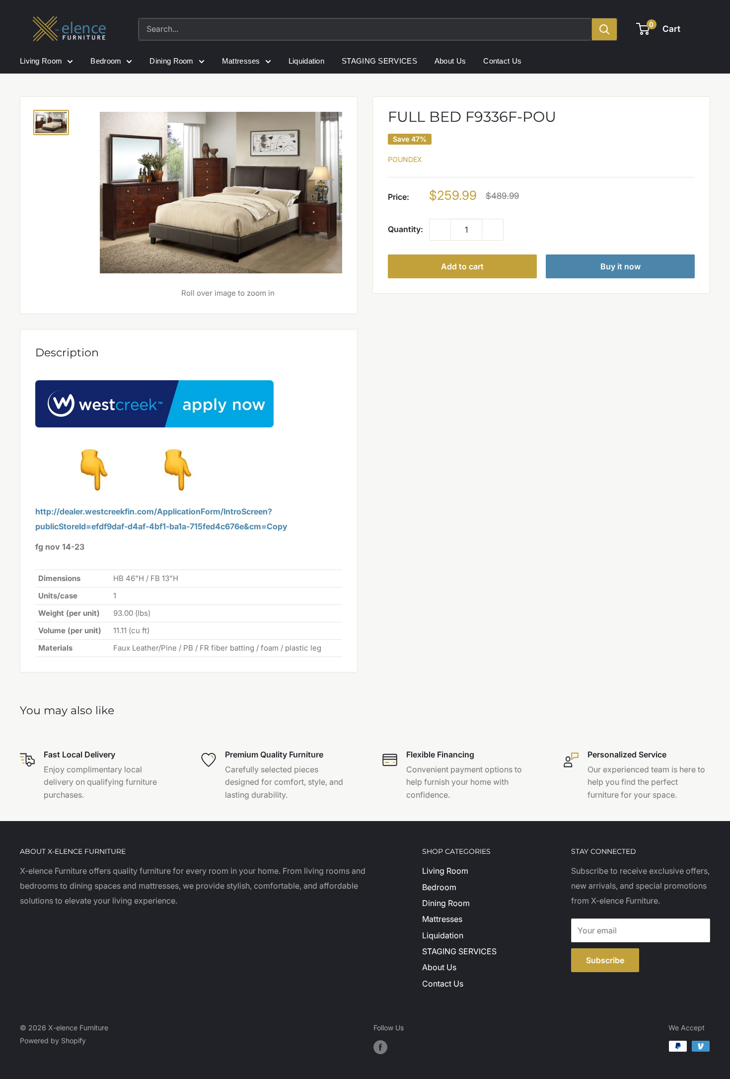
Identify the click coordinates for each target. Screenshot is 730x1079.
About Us (450, 61)
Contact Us (502, 61)
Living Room (41, 61)
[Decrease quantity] (440, 230)
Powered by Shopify (53, 1040)
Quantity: (405, 230)
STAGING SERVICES (379, 61)
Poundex (405, 160)
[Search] (604, 29)
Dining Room (171, 61)
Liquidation (306, 61)
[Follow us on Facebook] (380, 1047)
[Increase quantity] (492, 230)
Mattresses (241, 61)
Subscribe (605, 960)
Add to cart (462, 267)
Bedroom (105, 61)
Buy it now (620, 267)
